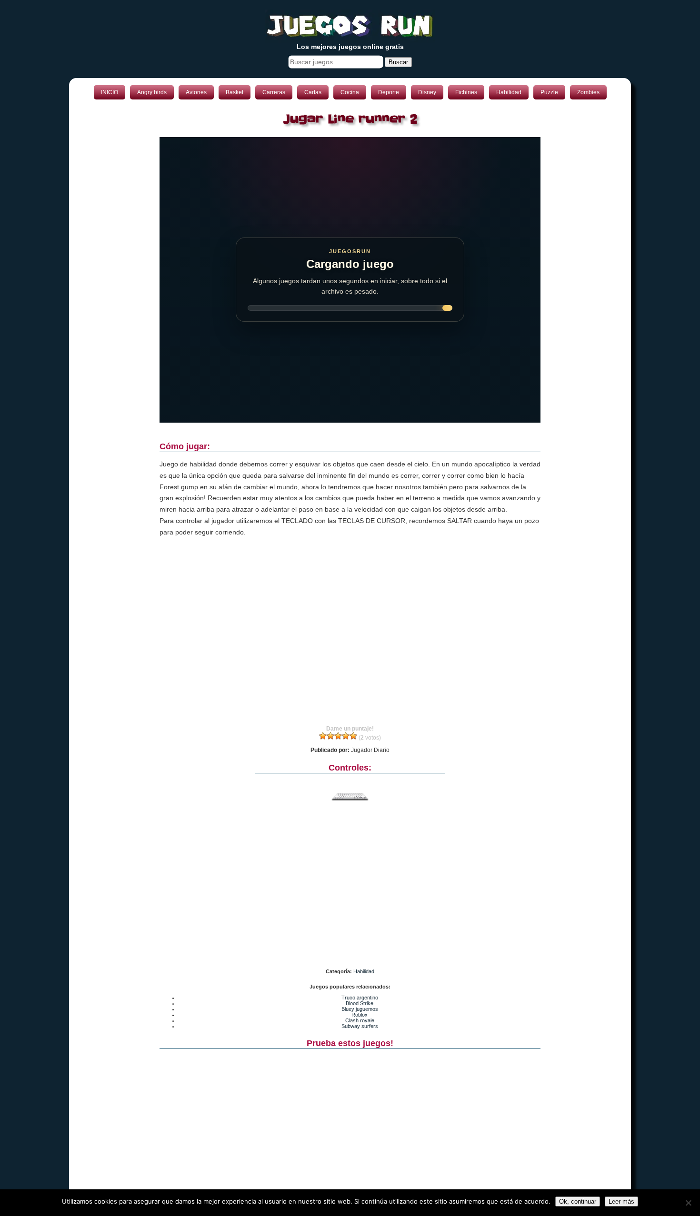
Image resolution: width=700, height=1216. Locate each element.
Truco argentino (359, 1004)
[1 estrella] (323, 742)
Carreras (273, 92)
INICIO (109, 92)
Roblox (359, 1021)
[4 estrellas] (346, 742)
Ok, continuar (577, 1201)
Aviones (196, 92)
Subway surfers (359, 1033)
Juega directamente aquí (429, 147)
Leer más (621, 1201)
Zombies (588, 92)
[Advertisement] (350, 646)
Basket (234, 92)
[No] (688, 1202)
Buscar (398, 62)
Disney (427, 92)
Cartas (312, 92)
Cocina (349, 92)
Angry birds (152, 92)
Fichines (466, 92)
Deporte (388, 92)
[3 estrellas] (338, 742)
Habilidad (508, 92)
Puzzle (549, 92)
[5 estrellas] (353, 742)
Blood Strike (359, 1010)
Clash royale (359, 1027)
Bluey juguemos (359, 1015)
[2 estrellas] (330, 742)
